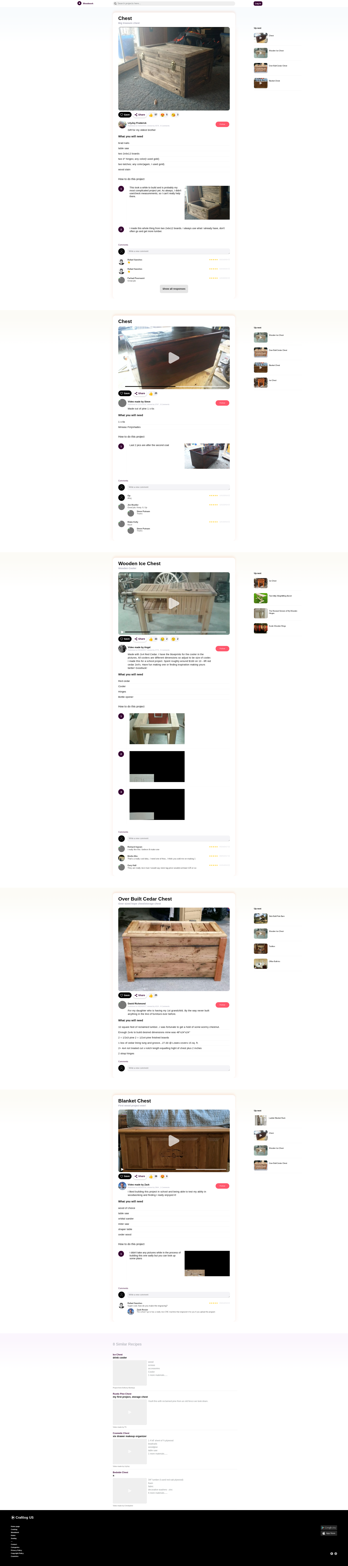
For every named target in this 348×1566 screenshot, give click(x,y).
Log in (258, 3)
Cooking (14, 1529)
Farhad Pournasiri (136, 278)
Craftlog (25, 1517)
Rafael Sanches (135, 260)
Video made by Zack (138, 1184)
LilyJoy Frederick (137, 123)
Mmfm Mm (133, 856)
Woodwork (15, 1532)
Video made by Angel (139, 647)
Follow (222, 124)
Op (129, 495)
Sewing (13, 1538)
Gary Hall (132, 865)
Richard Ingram (135, 847)
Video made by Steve (139, 401)
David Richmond (137, 1003)
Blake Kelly (133, 522)
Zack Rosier (176, 1311)
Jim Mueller (133, 505)
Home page (15, 1526)
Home (13, 1535)
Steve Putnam (143, 512)
